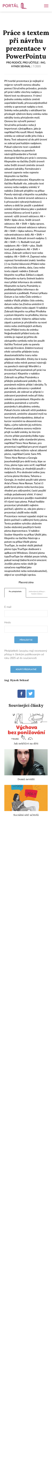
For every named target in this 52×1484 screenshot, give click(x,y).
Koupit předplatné (26, 669)
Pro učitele (31, 62)
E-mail (7, 607)
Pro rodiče (14, 62)
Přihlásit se (26, 640)
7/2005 (36, 66)
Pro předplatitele (15, 591)
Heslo (7, 622)
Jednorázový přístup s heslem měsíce (37, 593)
